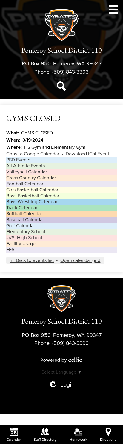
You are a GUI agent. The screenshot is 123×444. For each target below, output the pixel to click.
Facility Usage (21, 244)
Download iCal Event (87, 154)
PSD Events (18, 160)
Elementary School (25, 232)
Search (61, 86)
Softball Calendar (24, 214)
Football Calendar (24, 184)
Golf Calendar (20, 226)
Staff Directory (45, 439)
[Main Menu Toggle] (113, 9)
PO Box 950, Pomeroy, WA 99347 (62, 63)
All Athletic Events (25, 166)
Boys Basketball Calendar (32, 196)
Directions (108, 439)
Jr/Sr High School (24, 238)
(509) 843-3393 (70, 72)
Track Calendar (21, 208)
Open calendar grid (80, 260)
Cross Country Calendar (31, 178)
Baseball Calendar (25, 220)
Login (61, 385)
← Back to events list (32, 260)
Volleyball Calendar (26, 172)
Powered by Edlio (61, 360)
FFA (10, 250)
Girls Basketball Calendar (32, 190)
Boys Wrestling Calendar (31, 202)
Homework (78, 439)
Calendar (14, 439)
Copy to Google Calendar (32, 154)
